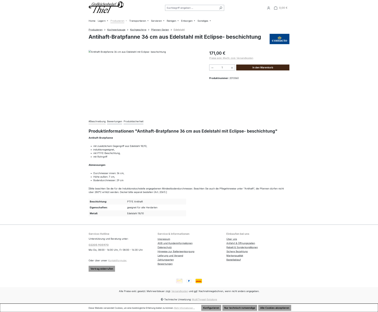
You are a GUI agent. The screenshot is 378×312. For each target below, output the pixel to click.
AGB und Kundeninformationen (175, 243)
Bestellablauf (233, 259)
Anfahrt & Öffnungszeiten (240, 243)
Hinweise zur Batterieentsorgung (176, 251)
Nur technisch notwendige (239, 307)
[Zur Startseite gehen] (106, 7)
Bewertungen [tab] (114, 121)
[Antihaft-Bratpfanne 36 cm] (146, 82)
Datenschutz (165, 247)
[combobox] (191, 8)
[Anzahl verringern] (212, 67)
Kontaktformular (117, 260)
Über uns (231, 239)
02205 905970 (99, 244)
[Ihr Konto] (268, 8)
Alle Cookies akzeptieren (274, 307)
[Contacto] (279, 39)
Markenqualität (234, 255)
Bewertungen (165, 263)
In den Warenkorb (262, 67)
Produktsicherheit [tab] (133, 121)
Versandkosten (179, 291)
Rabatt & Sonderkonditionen (242, 247)
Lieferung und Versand (170, 255)
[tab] (97, 121)
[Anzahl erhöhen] (232, 67)
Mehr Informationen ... (184, 308)
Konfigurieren (211, 307)
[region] (146, 82)
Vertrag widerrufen (102, 268)
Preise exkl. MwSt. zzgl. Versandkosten (231, 58)
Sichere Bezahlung (237, 251)
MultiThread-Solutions (204, 299)
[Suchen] (220, 8)
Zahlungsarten (166, 259)
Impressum (164, 239)
